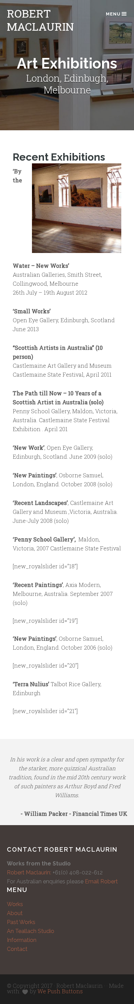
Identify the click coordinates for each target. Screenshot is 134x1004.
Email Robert (101, 881)
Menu (113, 14)
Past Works (21, 922)
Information (21, 940)
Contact (17, 949)
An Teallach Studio (30, 931)
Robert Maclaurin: (29, 872)
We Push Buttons (60, 991)
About (15, 913)
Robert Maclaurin (40, 20)
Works (15, 904)
